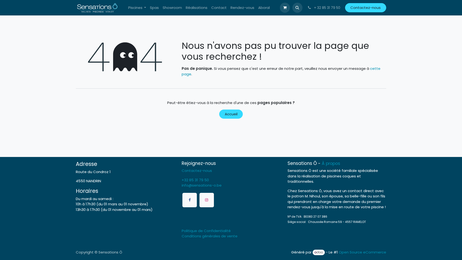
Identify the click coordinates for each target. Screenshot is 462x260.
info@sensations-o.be (202, 185)
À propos (331, 163)
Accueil (231, 114)
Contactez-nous (365, 7)
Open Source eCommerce (362, 252)
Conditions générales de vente (209, 236)
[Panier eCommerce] (285, 8)
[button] (297, 8)
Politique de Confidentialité (206, 230)
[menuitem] (137, 8)
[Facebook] (189, 200)
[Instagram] (206, 200)
